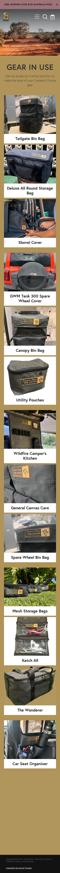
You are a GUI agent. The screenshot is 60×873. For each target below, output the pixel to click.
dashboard (28, 859)
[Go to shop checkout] (53, 17)
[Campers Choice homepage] (18, 16)
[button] (45, 17)
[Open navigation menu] (37, 17)
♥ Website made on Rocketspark (20, 861)
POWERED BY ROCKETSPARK (19, 868)
